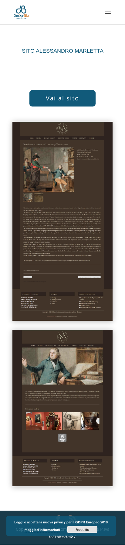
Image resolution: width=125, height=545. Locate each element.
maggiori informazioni (42, 529)
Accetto (82, 529)
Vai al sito (62, 98)
